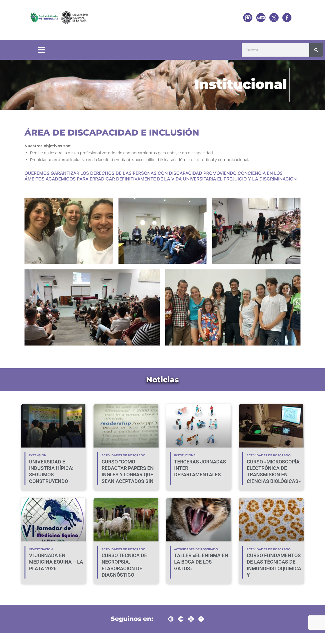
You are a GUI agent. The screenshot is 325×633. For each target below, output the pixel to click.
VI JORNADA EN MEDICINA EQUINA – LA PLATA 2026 (56, 562)
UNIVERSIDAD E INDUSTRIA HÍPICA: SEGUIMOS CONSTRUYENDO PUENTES (51, 475)
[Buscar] (316, 50)
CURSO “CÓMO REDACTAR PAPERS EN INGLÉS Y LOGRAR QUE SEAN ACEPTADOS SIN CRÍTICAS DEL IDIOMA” (128, 475)
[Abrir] (41, 50)
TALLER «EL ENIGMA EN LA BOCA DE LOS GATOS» (201, 562)
